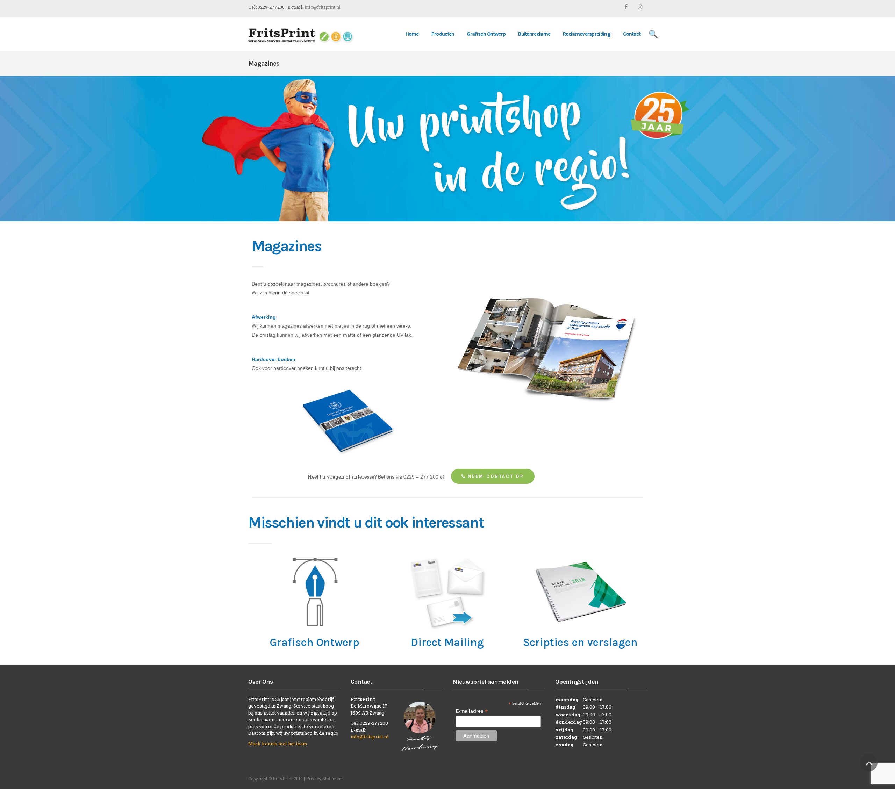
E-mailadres (472, 711)
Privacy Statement (324, 778)
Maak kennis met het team (277, 743)
